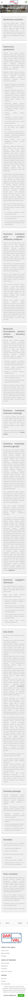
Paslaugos (3, 956)
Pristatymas (4, 968)
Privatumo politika (5, 984)
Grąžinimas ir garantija (6, 971)
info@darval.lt (11, 570)
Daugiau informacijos (10, 995)
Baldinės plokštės (5, 953)
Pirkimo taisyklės (5, 963)
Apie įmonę (4, 978)
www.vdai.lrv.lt (20, 686)
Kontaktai (3, 981)
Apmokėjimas (4, 966)
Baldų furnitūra (5, 950)
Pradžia (8, 10)
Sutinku (21, 995)
